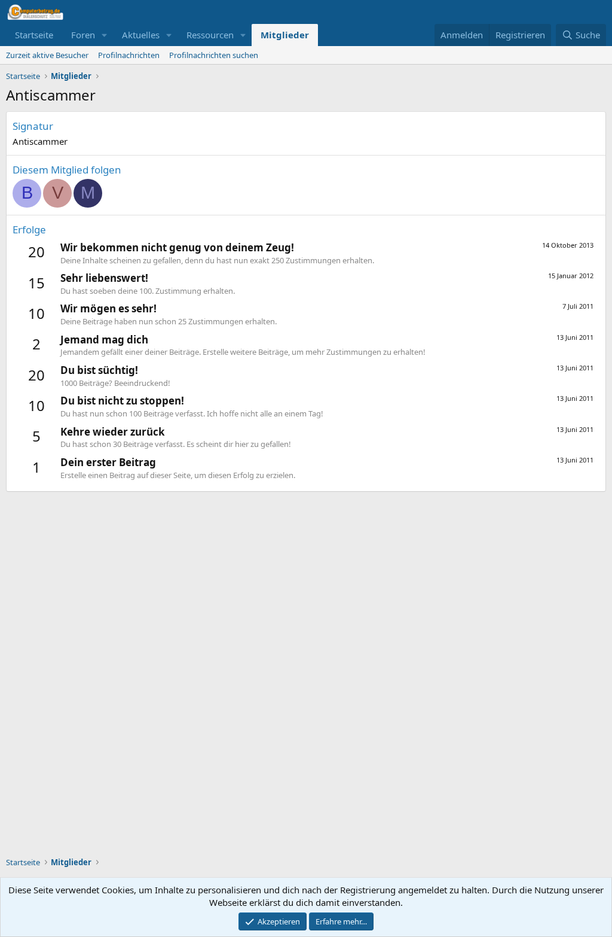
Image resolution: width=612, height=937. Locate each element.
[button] (104, 35)
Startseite (34, 35)
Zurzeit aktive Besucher (47, 55)
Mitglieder (285, 35)
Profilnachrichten (129, 55)
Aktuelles (141, 35)
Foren (83, 35)
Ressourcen (210, 35)
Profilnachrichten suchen (213, 55)
